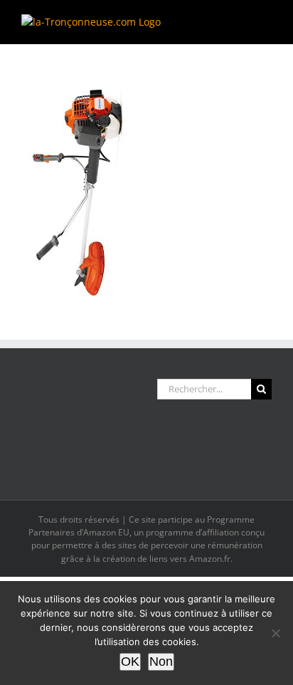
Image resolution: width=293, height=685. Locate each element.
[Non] (275, 633)
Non (161, 661)
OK (130, 661)
